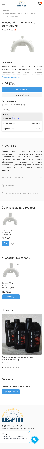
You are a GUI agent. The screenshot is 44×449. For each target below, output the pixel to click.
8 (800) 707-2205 (12, 425)
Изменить (15, 118)
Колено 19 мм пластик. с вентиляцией (7, 233)
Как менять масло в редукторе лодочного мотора (17, 358)
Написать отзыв (11, 392)
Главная (5, 11)
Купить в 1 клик (22, 95)
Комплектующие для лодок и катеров (19, 13)
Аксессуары (12, 16)
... (3, 16)
